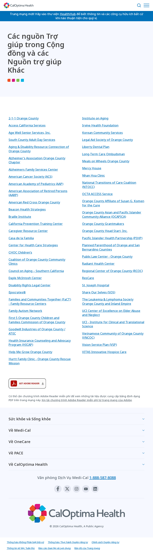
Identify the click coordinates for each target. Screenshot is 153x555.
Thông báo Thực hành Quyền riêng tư (68, 542)
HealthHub (68, 14)
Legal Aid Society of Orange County (107, 140)
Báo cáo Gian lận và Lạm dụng (54, 548)
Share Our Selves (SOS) (98, 292)
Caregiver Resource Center (28, 231)
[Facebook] (58, 489)
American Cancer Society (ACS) (30, 177)
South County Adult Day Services (32, 140)
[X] (67, 489)
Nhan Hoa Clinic (93, 175)
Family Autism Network (25, 311)
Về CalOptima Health (28, 464)
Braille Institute (20, 217)
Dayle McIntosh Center (25, 278)
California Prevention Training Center (36, 224)
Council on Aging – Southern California (36, 271)
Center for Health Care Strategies (33, 245)
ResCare (88, 278)
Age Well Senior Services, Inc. (30, 133)
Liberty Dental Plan (95, 147)
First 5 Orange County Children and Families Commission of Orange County (37, 320)
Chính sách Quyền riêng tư (105, 542)
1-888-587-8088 (102, 477)
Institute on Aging (95, 118)
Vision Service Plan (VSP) (99, 345)
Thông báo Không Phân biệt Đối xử (25, 542)
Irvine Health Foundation (100, 125)
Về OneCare (19, 441)
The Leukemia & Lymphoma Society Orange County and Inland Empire (107, 301)
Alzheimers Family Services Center (33, 169)
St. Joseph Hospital (95, 285)
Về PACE (16, 453)
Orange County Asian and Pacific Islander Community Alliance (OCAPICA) (111, 214)
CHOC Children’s (20, 252)
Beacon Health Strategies (27, 209)
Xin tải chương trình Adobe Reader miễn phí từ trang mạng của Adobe (87, 400)
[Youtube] (86, 489)
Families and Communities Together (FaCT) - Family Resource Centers (40, 301)
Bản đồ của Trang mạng (87, 548)
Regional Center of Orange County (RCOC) (112, 271)
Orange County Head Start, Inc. (104, 231)
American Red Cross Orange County (34, 202)
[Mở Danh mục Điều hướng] (147, 5)
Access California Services (27, 125)
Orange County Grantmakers (103, 224)
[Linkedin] (95, 489)
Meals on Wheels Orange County (105, 161)
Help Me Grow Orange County (30, 352)
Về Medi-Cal (20, 430)
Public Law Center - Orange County (107, 256)
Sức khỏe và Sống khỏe (30, 418)
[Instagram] (76, 489)
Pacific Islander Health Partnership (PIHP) (112, 238)
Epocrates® (17, 292)
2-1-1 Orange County (24, 118)
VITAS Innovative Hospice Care (104, 352)
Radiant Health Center (98, 264)
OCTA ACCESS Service (97, 194)
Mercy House (91, 168)
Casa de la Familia (21, 238)
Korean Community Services (102, 133)
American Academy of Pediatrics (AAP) (36, 184)
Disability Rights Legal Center (30, 285)
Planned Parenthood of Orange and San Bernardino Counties (111, 247)
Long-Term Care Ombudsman (103, 154)
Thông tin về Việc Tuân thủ (21, 548)
